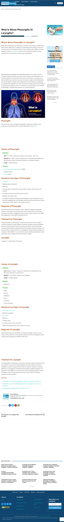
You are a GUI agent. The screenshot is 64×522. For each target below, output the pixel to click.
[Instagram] (5, 504)
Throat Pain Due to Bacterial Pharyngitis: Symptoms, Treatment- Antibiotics (22, 381)
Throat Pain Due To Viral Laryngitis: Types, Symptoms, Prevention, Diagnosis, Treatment (30, 473)
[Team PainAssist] (6, 396)
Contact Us (3, 500)
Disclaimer (44, 516)
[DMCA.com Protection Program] (5, 507)
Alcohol (6, 174)
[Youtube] (10, 504)
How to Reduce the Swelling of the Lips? (35, 414)
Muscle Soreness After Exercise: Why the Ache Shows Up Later (52, 92)
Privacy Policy (20, 499)
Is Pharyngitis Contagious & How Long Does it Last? (16, 388)
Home (2, 9)
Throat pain (5, 181)
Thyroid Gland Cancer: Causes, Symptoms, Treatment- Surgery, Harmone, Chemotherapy (9, 481)
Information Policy (21, 509)
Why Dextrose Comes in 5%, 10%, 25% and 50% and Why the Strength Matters (53, 98)
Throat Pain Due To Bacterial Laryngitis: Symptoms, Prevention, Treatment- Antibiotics (51, 466)
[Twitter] (12, 405)
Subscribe (55, 507)
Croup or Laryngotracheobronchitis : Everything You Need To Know (8, 473)
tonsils (35, 126)
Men (52, 60)
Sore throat (5, 315)
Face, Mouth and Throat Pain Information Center (12, 9)
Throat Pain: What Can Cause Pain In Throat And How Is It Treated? (29, 481)
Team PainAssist (34, 36)
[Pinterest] (15, 405)
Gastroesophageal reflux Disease (12, 169)
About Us (3, 499)
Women (57, 60)
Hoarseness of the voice (9, 310)
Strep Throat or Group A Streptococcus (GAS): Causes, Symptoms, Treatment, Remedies (9, 466)
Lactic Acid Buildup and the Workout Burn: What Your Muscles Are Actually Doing (52, 85)
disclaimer (19, 396)
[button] (55, 3)
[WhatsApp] (18, 405)
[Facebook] (10, 405)
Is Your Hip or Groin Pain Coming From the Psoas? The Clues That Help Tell (53, 79)
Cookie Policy (37, 507)
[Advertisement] (23, 19)
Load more (54, 102)
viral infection (15, 51)
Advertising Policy (38, 499)
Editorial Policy (20, 506)
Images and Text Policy (22, 502)
